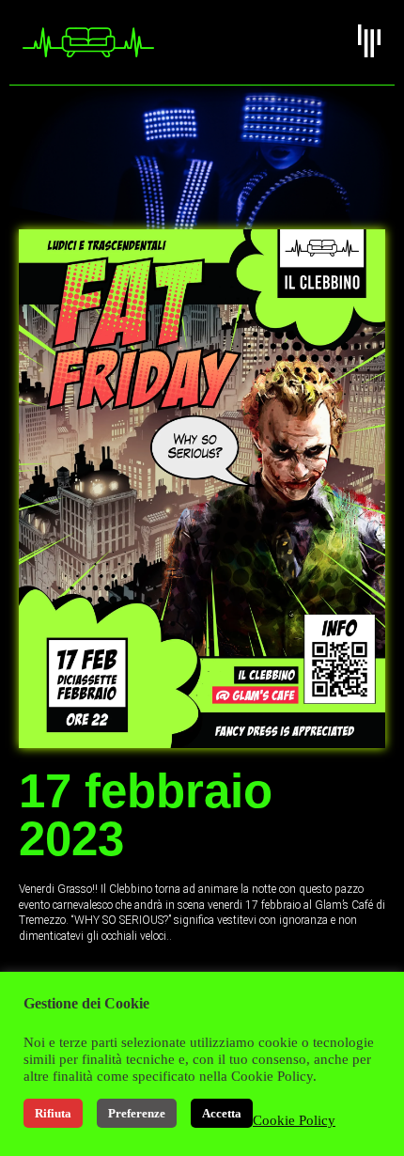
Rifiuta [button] (53, 1113)
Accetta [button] (221, 1113)
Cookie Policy (294, 1120)
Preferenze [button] (136, 1113)
